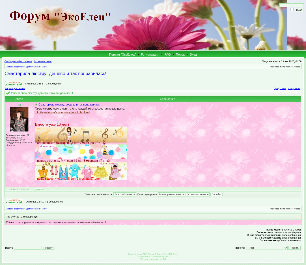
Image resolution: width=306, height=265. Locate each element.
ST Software (155, 257)
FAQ (167, 54)
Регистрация (150, 54)
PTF (166, 257)
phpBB (143, 254)
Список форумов (15, 66)
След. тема (294, 88)
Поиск (180, 54)
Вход (193, 54)
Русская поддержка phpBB (153, 259)
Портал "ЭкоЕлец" (122, 54)
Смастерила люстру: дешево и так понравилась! (55, 73)
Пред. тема (280, 88)
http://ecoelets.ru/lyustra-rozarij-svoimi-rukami (62, 112)
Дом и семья (33, 66)
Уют (44, 66)
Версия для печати (15, 88)
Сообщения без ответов (18, 61)
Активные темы (43, 61)
